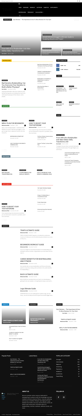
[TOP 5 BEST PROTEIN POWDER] (32, 189)
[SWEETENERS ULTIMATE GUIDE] (14, 316)
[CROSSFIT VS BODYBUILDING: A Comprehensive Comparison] (32, 73)
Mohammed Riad (5, 125)
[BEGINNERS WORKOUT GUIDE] (74, 99)
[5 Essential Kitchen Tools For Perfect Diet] (5, 328)
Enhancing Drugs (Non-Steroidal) (44, 209)
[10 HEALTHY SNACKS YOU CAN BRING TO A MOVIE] (5, 334)
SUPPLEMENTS (23, 170)
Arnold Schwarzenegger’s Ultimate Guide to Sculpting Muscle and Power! (72, 154)
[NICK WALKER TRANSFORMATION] (10, 165)
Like (79, 65)
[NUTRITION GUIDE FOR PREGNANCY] (41, 316)
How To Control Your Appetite (15, 338)
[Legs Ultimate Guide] (10, 293)
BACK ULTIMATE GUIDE (29, 274)
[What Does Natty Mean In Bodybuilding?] (32, 88)
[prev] (75, 20)
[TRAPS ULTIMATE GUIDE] (74, 83)
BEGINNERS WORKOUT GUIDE (32, 245)
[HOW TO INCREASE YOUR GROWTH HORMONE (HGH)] (5, 145)
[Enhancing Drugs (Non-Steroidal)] (32, 211)
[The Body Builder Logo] (8, 9)
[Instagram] (79, 1)
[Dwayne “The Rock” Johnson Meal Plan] (32, 145)
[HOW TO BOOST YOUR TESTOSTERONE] (41, 115)
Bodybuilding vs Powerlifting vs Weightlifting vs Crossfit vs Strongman (44, 80)
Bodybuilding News (6, 46)
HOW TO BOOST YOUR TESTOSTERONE (37, 124)
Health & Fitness (60, 86)
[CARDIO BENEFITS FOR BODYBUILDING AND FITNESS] (10, 263)
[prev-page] (3, 100)
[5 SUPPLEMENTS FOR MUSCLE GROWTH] (27, 165)
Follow (78, 69)
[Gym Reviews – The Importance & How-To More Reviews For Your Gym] (61, 83)
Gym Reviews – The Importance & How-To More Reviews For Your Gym (32, 19)
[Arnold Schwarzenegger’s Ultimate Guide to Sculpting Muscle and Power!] (61, 32)
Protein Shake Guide (41, 202)
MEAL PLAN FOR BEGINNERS (13, 123)
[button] (19, 15)
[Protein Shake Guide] (32, 204)
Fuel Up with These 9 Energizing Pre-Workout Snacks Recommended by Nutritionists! (72, 162)
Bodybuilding (4, 80)
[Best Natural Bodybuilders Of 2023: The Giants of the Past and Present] (32, 66)
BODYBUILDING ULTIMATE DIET (17, 136)
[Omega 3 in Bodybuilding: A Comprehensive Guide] (32, 197)
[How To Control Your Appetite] (5, 340)
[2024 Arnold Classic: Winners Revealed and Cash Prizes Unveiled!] (72, 49)
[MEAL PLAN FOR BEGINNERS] (14, 115)
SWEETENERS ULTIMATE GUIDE (13, 320)
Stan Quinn (4, 89)
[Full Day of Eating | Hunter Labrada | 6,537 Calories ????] (32, 138)
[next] (78, 20)
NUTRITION (4, 120)
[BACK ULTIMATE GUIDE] (10, 279)
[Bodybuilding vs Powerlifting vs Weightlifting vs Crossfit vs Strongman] (32, 80)
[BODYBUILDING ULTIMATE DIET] (5, 138)
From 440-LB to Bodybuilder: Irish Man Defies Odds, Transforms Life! (66, 140)
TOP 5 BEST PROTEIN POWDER (44, 188)
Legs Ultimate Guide (28, 289)
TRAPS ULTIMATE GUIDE (29, 230)
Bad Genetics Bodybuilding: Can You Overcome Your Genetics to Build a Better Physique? (14, 85)
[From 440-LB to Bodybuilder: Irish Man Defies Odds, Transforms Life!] (20, 39)
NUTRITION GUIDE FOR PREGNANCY (37, 319)
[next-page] (5, 100)
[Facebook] (77, 1)
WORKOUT (72, 86)
